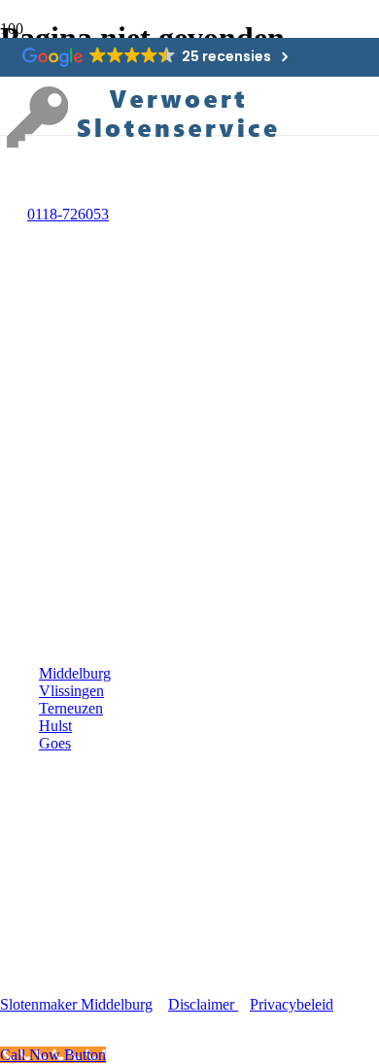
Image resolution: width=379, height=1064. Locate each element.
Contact (62, 971)
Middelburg (75, 673)
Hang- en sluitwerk (97, 895)
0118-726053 (68, 214)
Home (58, 820)
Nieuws (62, 946)
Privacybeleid (291, 1004)
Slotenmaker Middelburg (76, 1004)
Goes (55, 743)
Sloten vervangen (92, 870)
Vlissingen (71, 690)
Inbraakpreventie (90, 921)
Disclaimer (203, 1004)
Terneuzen (71, 708)
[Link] (146, 147)
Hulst (55, 725)
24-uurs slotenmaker (101, 845)
